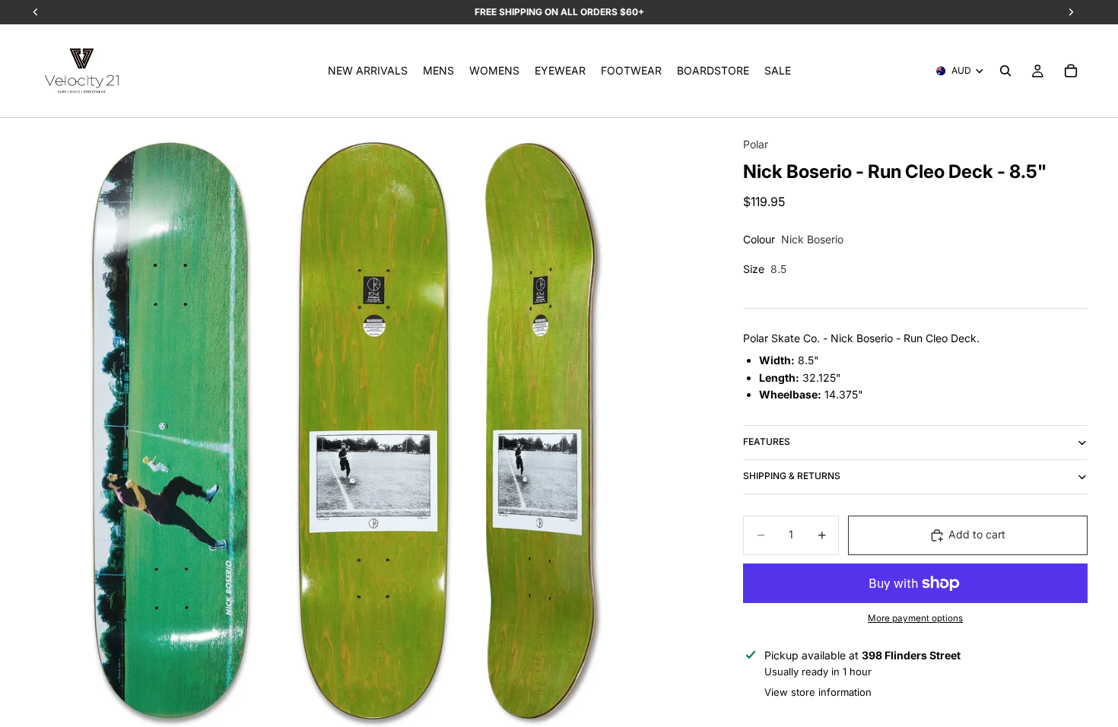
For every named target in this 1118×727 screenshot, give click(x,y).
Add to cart (976, 534)
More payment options (915, 618)
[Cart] (1071, 70)
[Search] (1005, 70)
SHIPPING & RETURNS (791, 475)
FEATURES (766, 441)
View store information (818, 692)
